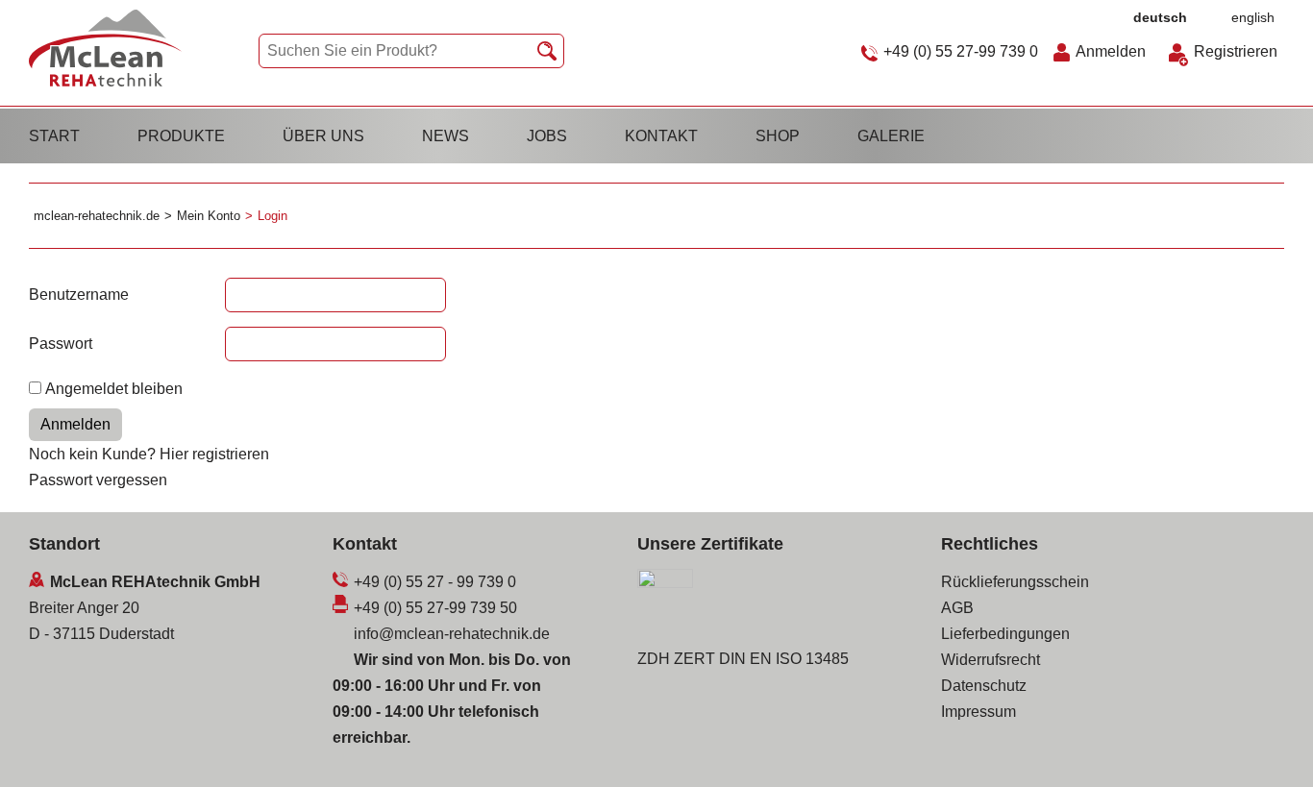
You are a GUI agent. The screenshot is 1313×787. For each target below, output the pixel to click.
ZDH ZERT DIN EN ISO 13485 (743, 659)
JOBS (547, 136)
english (1253, 17)
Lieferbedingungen (1005, 634)
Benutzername (79, 294)
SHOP (778, 136)
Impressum (978, 711)
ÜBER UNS (323, 136)
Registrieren (1235, 51)
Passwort (60, 343)
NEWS (445, 136)
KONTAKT (661, 136)
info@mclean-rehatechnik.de (452, 634)
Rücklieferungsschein (1015, 582)
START (54, 136)
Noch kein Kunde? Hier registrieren (149, 454)
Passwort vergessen (98, 480)
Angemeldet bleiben (114, 389)
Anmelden (1111, 51)
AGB (957, 608)
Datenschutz (984, 685)
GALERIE (891, 136)
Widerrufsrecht (990, 660)
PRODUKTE (181, 136)
